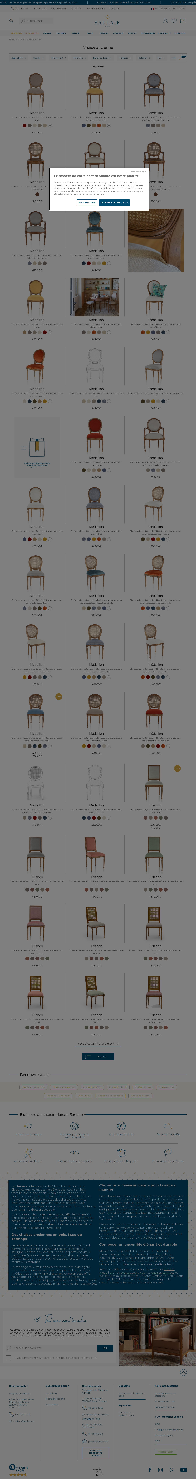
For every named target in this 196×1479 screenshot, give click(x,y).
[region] (99, 189)
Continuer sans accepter (137, 172)
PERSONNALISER (86, 202)
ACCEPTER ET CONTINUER (114, 202)
